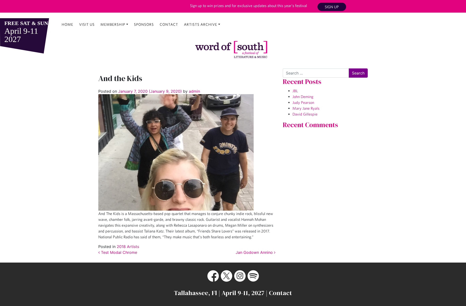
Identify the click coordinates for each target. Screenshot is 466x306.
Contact (169, 24)
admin (194, 91)
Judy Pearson (303, 102)
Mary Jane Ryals (305, 108)
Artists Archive (200, 24)
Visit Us (87, 24)
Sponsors (144, 24)
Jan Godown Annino (255, 252)
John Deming (302, 96)
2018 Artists (128, 246)
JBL (295, 91)
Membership (112, 24)
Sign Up (332, 7)
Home (67, 24)
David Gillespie (304, 114)
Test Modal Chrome (118, 252)
